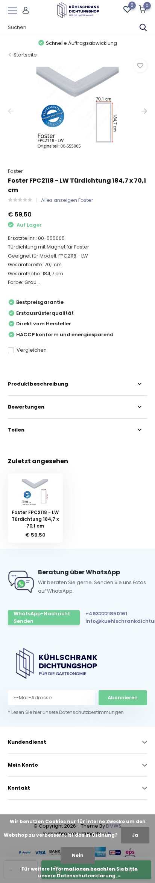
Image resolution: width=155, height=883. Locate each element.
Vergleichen (32, 350)
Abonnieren (123, 697)
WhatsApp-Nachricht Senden (42, 617)
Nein (78, 855)
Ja (135, 835)
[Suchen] (143, 27)
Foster (15, 171)
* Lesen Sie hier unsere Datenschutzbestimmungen (66, 712)
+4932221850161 (106, 613)
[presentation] (11, 111)
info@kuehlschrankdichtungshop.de (118, 621)
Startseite (25, 54)
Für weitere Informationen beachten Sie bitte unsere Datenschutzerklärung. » (79, 872)
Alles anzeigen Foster (67, 200)
